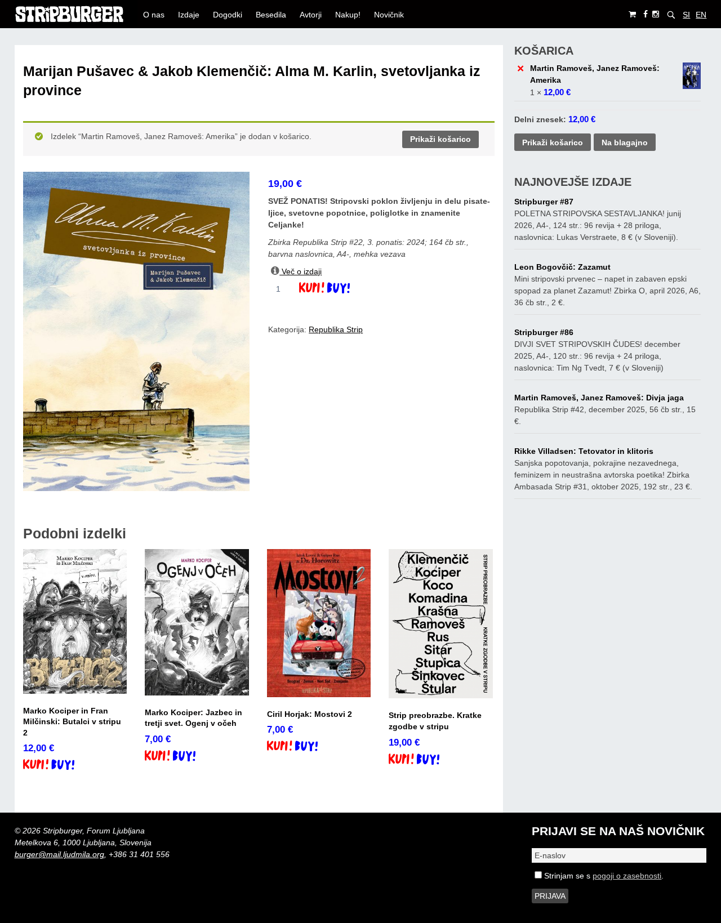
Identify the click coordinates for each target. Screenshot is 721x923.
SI (686, 14)
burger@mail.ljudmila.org (59, 854)
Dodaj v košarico (334, 288)
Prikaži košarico (440, 139)
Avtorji (311, 14)
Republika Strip (336, 329)
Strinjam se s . (603, 875)
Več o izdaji (300, 271)
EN (701, 14)
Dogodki (227, 14)
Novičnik (389, 14)
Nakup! (347, 14)
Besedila (271, 14)
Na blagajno (625, 142)
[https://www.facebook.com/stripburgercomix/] (645, 14)
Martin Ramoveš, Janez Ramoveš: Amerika (595, 74)
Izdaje (188, 14)
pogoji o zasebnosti (627, 875)
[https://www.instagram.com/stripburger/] (655, 14)
